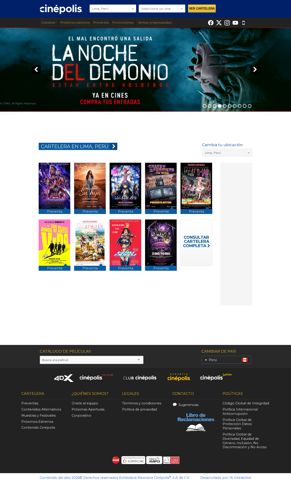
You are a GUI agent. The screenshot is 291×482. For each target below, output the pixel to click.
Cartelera (48, 22)
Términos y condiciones (141, 403)
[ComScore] (133, 460)
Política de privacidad (139, 409)
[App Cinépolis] (243, 22)
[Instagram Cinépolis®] (227, 22)
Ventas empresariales (154, 22)
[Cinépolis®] (61, 9)
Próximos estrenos (75, 22)
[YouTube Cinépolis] (235, 22)
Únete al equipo (85, 403)
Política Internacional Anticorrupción (240, 411)
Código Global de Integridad (246, 403)
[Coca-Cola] (116, 460)
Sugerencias (188, 405)
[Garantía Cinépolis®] (179, 377)
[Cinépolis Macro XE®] (96, 377)
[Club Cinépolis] (140, 377)
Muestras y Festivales (38, 415)
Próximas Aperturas (88, 409)
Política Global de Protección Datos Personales (237, 424)
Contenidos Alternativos (41, 409)
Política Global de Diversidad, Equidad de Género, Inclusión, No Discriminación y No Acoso (245, 440)
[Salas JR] (216, 377)
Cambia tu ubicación (222, 145)
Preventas (101, 22)
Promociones (122, 22)
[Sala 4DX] (64, 378)
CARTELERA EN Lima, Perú (75, 146)
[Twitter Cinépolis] (219, 22)
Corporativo (81, 415)
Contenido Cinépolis (38, 427)
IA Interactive (240, 478)
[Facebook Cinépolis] (210, 22)
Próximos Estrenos (37, 422)
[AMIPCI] (154, 460)
